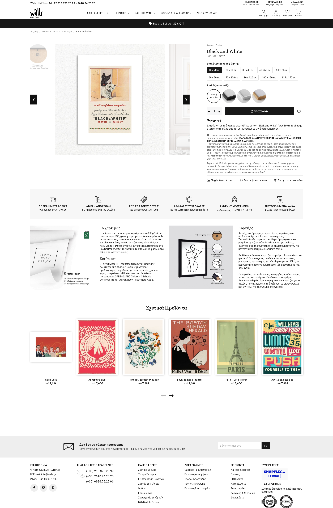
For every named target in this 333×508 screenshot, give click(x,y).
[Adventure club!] (97, 346)
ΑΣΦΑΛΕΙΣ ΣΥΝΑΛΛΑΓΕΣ (189, 206)
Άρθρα (142, 488)
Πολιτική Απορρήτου (196, 474)
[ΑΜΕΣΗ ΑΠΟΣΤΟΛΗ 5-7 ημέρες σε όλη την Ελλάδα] (98, 200)
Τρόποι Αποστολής (195, 479)
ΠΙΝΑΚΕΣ (121, 13)
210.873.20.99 (66, 3)
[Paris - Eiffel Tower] (236, 346)
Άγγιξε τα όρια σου (282, 379)
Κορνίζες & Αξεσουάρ (243, 493)
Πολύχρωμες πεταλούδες (144, 379)
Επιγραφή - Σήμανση (275, 3)
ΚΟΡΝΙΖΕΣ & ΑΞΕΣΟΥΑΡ (175, 13)
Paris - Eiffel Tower (236, 379)
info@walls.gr (48, 474)
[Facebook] (34, 488)
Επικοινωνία (145, 493)
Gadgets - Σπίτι (297, 3)
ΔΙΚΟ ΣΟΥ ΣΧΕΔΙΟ (207, 13)
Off (178, 23)
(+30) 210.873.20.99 (100, 471)
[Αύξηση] (219, 111)
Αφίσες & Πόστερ (240, 469)
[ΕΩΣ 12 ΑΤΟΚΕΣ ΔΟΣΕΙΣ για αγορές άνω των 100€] (143, 200)
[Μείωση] (209, 111)
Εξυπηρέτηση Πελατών (151, 479)
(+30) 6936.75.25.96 (100, 481)
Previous (33, 100)
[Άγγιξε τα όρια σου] (282, 346)
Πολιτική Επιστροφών (197, 488)
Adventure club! (97, 379)
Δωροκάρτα (237, 497)
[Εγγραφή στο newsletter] (266, 445)
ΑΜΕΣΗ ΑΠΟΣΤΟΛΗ (98, 206)
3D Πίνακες (237, 479)
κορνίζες (284, 233)
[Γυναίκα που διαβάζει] (190, 346)
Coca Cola (51, 379)
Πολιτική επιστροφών (255, 180)
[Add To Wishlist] (299, 111)
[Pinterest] (53, 488)
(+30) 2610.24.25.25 (100, 476)
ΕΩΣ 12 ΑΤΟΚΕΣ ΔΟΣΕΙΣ (144, 206)
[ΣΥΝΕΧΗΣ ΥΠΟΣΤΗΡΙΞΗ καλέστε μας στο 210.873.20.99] (234, 200)
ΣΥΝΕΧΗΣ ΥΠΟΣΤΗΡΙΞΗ (234, 206)
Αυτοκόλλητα (238, 483)
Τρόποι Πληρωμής (195, 483)
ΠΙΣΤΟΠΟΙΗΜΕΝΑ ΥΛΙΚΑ (280, 206)
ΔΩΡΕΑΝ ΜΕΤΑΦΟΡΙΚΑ (53, 206)
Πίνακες (235, 474)
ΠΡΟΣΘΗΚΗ (260, 111)
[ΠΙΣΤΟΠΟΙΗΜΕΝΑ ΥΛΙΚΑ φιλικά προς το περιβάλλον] (280, 200)
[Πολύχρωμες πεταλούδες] (143, 346)
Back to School (168, 23)
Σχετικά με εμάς (147, 469)
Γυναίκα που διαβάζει (189, 379)
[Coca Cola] (51, 347)
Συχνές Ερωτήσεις (148, 483)
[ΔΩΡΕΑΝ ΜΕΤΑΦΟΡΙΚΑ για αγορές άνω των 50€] (53, 200)
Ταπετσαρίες (238, 488)
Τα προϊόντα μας (147, 474)
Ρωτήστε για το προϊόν (290, 180)
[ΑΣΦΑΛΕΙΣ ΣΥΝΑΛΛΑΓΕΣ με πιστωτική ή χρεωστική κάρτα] (189, 200)
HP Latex (121, 264)
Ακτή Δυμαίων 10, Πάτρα (46, 469)
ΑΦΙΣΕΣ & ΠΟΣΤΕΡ (98, 13)
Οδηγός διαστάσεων (222, 180)
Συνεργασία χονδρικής (151, 497)
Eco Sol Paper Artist (111, 249)
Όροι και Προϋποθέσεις (198, 469)
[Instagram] (43, 488)
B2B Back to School (148, 502)
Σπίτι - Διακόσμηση (251, 3)
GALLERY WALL (144, 13)
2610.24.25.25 (86, 3)
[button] (264, 13)
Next (186, 100)
